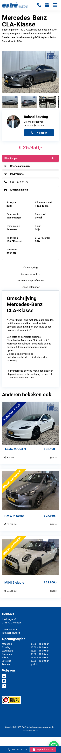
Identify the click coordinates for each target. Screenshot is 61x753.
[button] (54, 746)
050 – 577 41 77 (10, 629)
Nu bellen (41, 132)
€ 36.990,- (50, 449)
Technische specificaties (30, 280)
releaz (35, 730)
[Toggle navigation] (55, 5)
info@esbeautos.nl (11, 633)
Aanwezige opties (30, 274)
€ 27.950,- (50, 515)
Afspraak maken (44, 749)
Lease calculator (30, 287)
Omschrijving (30, 267)
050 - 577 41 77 (18, 749)
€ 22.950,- (50, 582)
